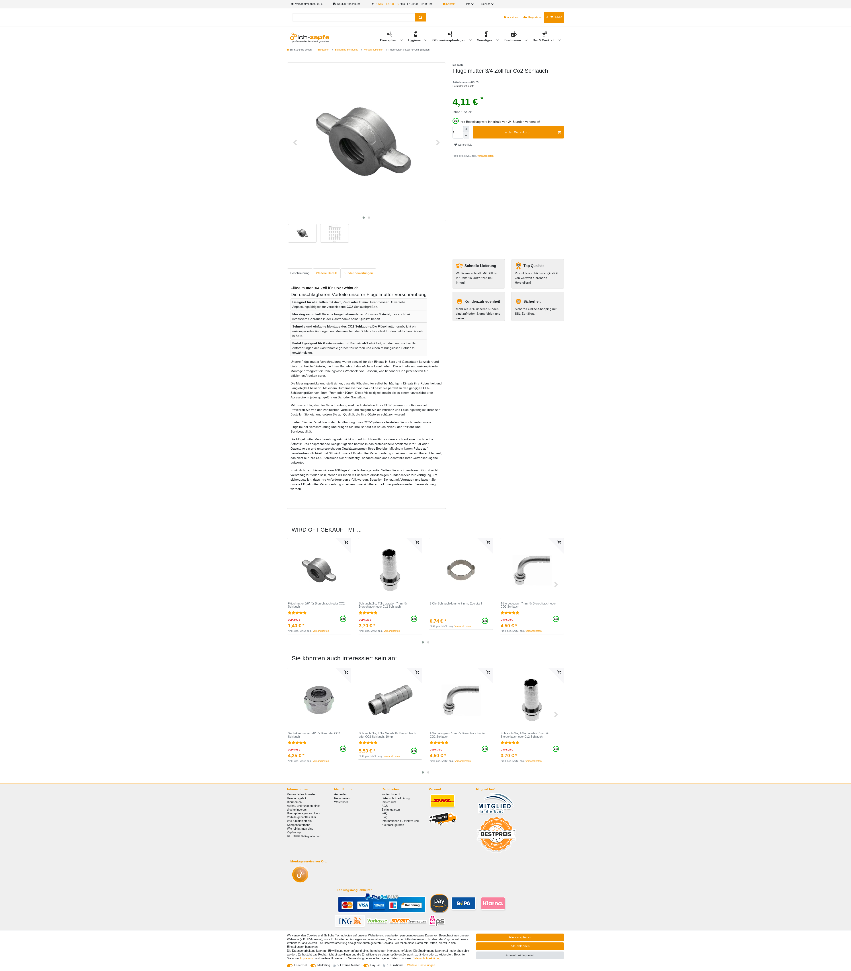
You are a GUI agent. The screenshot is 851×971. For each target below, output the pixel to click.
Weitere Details (326, 273)
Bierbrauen (513, 40)
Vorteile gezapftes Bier (301, 817)
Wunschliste (464, 144)
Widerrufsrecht (391, 794)
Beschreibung (300, 273)
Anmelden (340, 794)
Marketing (323, 965)
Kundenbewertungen (358, 273)
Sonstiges (485, 40)
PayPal (375, 965)
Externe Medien (350, 965)
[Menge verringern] (466, 135)
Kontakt (450, 4)
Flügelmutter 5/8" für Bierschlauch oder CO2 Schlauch (316, 605)
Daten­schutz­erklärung (426, 958)
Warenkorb (341, 802)
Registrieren (341, 798)
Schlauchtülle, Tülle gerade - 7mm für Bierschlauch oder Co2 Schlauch (383, 605)
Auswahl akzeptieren (520, 955)
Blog (384, 817)
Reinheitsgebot (296, 798)
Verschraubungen (373, 49)
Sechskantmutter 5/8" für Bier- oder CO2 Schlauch (314, 735)
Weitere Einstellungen (421, 965)
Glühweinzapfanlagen (449, 40)
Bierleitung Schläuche (346, 49)
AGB (385, 805)
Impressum (389, 802)
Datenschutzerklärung (396, 798)
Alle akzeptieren (520, 937)
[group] (319, 570)
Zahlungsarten (391, 809)
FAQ (384, 813)
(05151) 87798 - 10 (387, 4)
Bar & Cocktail (544, 40)
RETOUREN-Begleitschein (304, 836)
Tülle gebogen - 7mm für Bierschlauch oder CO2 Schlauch (528, 605)
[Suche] (420, 17)
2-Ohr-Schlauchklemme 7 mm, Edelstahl (456, 603)
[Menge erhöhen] (466, 129)
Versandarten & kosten (301, 794)
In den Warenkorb (516, 132)
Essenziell (300, 965)
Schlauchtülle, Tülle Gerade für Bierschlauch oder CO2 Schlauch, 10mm (387, 735)
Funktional (396, 965)
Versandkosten (485, 155)
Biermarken (294, 802)
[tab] (300, 273)
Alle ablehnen (520, 946)
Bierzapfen (388, 40)
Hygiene (415, 40)
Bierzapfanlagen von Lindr (303, 813)
